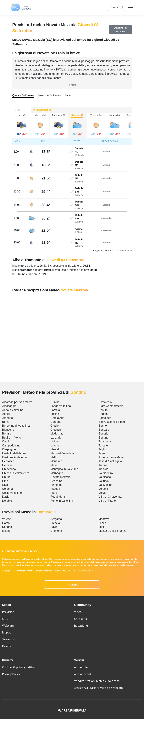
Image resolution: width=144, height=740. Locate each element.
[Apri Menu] (130, 7)
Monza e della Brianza (112, 530)
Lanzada (55, 437)
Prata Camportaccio (111, 405)
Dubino (55, 402)
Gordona (55, 421)
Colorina (7, 488)
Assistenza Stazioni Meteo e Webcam (98, 688)
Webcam (8, 626)
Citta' (5, 619)
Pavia (54, 526)
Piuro (53, 492)
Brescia (55, 523)
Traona (103, 465)
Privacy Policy (11, 674)
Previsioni (8, 612)
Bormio (6, 433)
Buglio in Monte (12, 437)
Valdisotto (105, 476)
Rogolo (103, 413)
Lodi (101, 526)
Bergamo (56, 518)
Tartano (103, 445)
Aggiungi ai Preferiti (120, 29)
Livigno (55, 441)
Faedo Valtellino (60, 405)
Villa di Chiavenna (110, 496)
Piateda (55, 488)
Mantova (104, 518)
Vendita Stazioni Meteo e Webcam (96, 681)
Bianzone (8, 429)
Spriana (103, 437)
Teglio (102, 449)
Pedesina (56, 481)
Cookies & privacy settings (19, 667)
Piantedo (56, 484)
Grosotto (55, 429)
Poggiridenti (58, 496)
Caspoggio (9, 449)
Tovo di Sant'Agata (110, 461)
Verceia (103, 488)
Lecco (102, 523)
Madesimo (56, 433)
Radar (67, 95)
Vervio (102, 492)
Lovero (54, 445)
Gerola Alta (57, 417)
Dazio (5, 496)
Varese (6, 518)
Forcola (55, 409)
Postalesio (105, 402)
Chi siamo (72, 584)
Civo (5, 484)
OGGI (17, 110)
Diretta (6, 646)
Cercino (7, 465)
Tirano (102, 453)
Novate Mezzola (60, 476)
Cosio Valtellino (12, 492)
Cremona (56, 530)
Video (78, 612)
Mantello (55, 449)
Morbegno (56, 473)
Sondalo (104, 429)
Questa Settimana (23, 95)
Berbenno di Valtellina (16, 425)
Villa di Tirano (107, 500)
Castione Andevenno (15, 457)
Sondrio (103, 433)
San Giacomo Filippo (112, 421)
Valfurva (104, 481)
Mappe (6, 632)
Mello (53, 457)
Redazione (81, 626)
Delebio (7, 500)
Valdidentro (106, 473)
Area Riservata (73, 710)
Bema (5, 421)
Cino (5, 481)
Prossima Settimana (49, 95)
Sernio (103, 425)
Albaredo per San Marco (17, 402)
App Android (82, 674)
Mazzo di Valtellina (62, 453)
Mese (53, 465)
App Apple (81, 667)
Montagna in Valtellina (64, 469)
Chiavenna (9, 469)
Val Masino (105, 484)
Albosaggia (9, 405)
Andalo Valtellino (12, 409)
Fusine (54, 413)
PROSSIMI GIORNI (42, 110)
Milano (6, 530)
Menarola (56, 461)
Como (6, 523)
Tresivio (103, 469)
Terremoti (8, 639)
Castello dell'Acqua (14, 453)
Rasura (103, 409)
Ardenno (7, 417)
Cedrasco (8, 461)
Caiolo (6, 441)
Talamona (105, 441)
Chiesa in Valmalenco (16, 473)
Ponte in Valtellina (61, 500)
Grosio (54, 425)
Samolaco (105, 417)
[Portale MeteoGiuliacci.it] (21, 7)
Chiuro (6, 476)
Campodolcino (11, 445)
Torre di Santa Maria (111, 457)
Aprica (6, 413)
